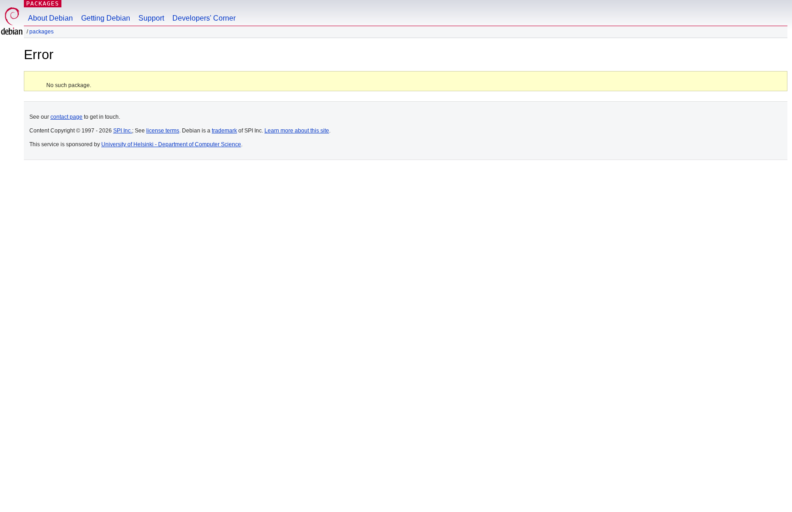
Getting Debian (105, 18)
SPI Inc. (122, 130)
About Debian (50, 18)
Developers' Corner (204, 18)
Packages (42, 3)
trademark (224, 130)
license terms (162, 130)
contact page (66, 117)
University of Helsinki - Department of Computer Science (171, 144)
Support (151, 18)
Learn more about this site (296, 130)
